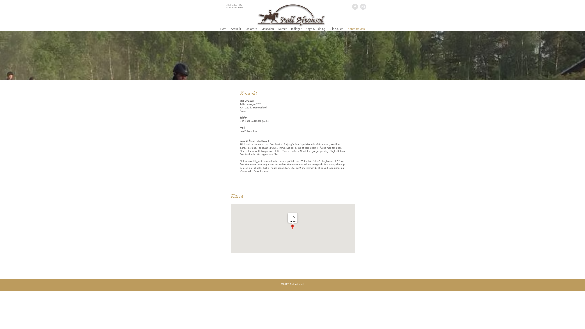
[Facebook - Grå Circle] (355, 7)
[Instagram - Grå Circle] (363, 7)
